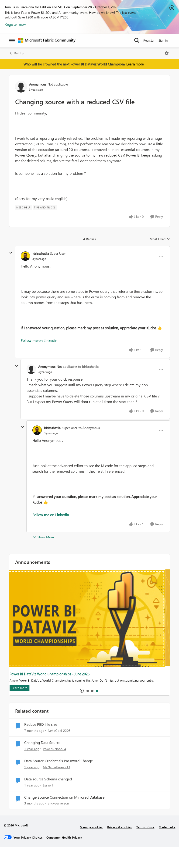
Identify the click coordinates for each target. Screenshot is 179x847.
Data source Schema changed (48, 779)
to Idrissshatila (88, 366)
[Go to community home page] (47, 40)
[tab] (87, 690)
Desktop (19, 53)
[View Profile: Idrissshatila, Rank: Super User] (25, 256)
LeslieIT (48, 785)
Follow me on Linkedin (39, 340)
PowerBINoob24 (54, 749)
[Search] (137, 40)
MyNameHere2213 (56, 767)
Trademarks (167, 827)
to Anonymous (89, 427)
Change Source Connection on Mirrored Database (64, 797)
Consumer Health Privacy (64, 837)
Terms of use (145, 827)
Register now (15, 24)
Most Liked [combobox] (160, 239)
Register (149, 40)
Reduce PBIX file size (40, 724)
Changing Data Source (42, 742)
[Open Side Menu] (12, 40)
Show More (46, 537)
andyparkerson (58, 803)
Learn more (135, 64)
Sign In (163, 40)
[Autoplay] (82, 690)
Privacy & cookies (119, 827)
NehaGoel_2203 (59, 730)
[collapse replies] (11, 253)
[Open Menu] (166, 53)
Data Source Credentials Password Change (58, 760)
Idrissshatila (40, 253)
